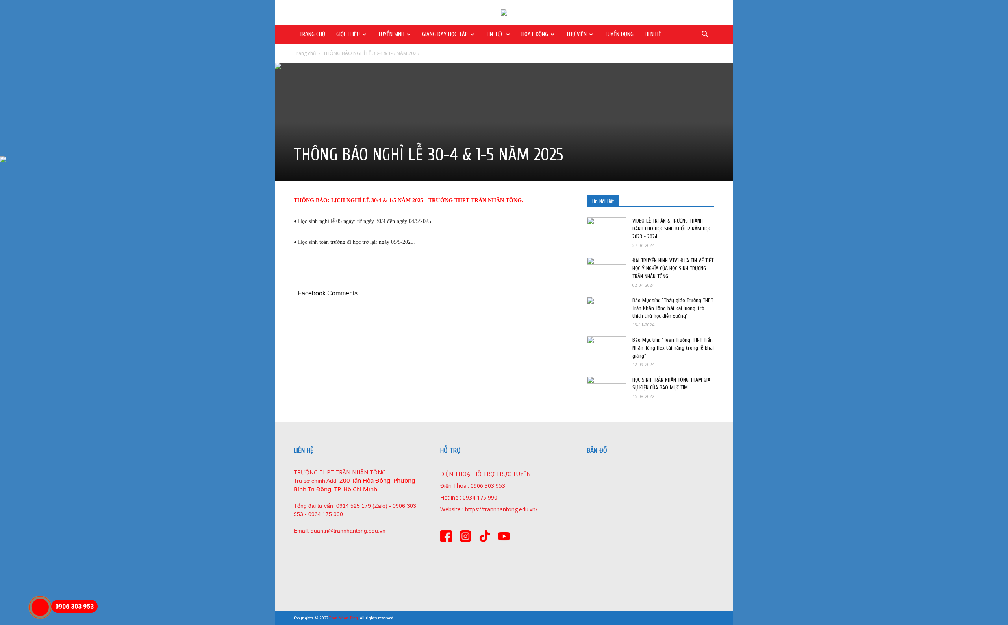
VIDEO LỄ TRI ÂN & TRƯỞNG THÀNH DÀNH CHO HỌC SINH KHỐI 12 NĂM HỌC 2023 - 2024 (671, 229)
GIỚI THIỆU (348, 34)
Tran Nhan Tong (343, 618)
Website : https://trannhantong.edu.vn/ (488, 509)
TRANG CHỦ (312, 34)
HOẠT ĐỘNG (534, 34)
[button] (704, 35)
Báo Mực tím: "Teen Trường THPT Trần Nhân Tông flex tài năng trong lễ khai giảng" (673, 348)
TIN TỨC (494, 34)
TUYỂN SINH (391, 34)
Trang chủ (305, 53)
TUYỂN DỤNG (619, 34)
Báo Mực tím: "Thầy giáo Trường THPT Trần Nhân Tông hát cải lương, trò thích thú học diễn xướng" (672, 308)
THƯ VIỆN (576, 34)
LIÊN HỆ (653, 34)
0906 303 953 (74, 606)
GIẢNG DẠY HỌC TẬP (445, 34)
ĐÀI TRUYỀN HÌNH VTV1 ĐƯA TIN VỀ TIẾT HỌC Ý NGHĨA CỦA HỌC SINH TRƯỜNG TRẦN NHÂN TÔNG (672, 268)
